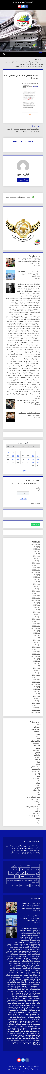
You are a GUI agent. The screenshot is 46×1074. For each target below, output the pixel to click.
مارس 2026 (36, 556)
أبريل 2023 (37, 637)
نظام (17, 885)
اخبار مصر (37, 757)
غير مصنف (37, 801)
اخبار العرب (37, 752)
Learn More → (23, 179)
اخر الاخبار (37, 759)
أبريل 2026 (37, 553)
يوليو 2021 (36, 686)
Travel (38, 738)
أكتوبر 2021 (36, 679)
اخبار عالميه (36, 755)
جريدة (16, 876)
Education (37, 727)
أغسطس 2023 (35, 628)
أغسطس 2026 (35, 544)
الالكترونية (29, 869)
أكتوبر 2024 (36, 595)
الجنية (12, 869)
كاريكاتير (37, 811)
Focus (38, 734)
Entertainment (35, 729)
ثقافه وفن (36, 778)
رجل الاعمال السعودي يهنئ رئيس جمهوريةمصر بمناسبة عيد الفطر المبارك (23, 881)
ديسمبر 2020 (36, 703)
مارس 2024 (36, 612)
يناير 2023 (37, 644)
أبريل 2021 (37, 693)
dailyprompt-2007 (24, 865)
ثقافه (38, 776)
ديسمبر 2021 (36, 675)
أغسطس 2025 (35, 572)
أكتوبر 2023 (36, 623)
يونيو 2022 (36, 661)
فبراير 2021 (36, 698)
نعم (37, 487)
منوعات (38, 818)
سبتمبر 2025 (36, 570)
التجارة (17, 869)
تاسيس (22, 876)
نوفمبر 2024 (36, 593)
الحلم (37, 873)
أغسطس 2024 (35, 600)
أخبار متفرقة (36, 743)
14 (13, 455)
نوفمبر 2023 (36, 621)
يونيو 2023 (36, 633)
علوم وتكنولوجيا (35, 799)
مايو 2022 (37, 663)
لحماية (27, 885)
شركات (37, 885)
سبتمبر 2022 (36, 654)
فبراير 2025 (36, 586)
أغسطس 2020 (35, 712)
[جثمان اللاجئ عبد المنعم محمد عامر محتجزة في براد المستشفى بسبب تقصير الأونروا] (11, 921)
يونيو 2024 (36, 605)
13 (18, 455)
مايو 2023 (37, 635)
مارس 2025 (36, 584)
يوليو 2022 (36, 658)
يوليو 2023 (36, 630)
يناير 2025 (37, 588)
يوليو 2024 (36, 602)
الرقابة (17, 873)
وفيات (38, 822)
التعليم (38, 764)
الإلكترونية (14, 865)
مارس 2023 (36, 640)
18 (28, 459)
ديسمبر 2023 (36, 619)
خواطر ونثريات (36, 785)
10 (33, 455)
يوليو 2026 (36, 546)
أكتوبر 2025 (36, 567)
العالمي (11, 873)
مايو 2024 (37, 607)
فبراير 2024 (36, 614)
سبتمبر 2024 (36, 598)
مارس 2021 (36, 696)
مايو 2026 (37, 551)
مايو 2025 (37, 579)
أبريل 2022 (37, 665)
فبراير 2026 (36, 558)
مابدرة (21, 885)
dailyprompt (35, 865)
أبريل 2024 (37, 609)
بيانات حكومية (36, 769)
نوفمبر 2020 (36, 705)
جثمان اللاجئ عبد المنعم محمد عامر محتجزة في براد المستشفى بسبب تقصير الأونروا (29, 274)
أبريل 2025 (37, 581)
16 (38, 459)
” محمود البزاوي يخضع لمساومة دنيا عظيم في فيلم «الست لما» (28, 401)
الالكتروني (36, 869)
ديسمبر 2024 (36, 591)
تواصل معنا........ (35, 524)
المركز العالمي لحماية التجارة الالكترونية (19, 1068)
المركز (31, 876)
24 (33, 462)
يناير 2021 (37, 700)
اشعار (38, 762)
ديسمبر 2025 (36, 563)
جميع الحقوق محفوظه (31, 1066)
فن (39, 804)
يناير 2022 (37, 672)
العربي (37, 876)
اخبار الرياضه (36, 750)
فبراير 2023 (36, 642)
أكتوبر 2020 (36, 707)
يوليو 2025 (36, 574)
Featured (37, 731)
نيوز (13, 885)
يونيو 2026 (36, 549)
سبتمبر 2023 (36, 626)
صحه (38, 794)
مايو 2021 (37, 691)
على (32, 885)
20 (18, 459)
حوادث (38, 780)
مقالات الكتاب (36, 813)
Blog (38, 724)
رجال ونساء (36, 790)
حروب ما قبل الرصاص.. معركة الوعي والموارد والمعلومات (29, 414)
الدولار (22, 873)
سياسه (38, 792)
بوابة (27, 876)
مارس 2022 (36, 668)
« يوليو (24, 470)
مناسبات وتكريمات (34, 815)
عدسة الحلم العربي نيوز (33, 797)
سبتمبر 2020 (36, 710)
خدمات (38, 783)
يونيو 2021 (36, 689)
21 (13, 459)
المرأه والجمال (35, 766)
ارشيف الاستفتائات (34, 503)
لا (38, 490)
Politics (38, 736)
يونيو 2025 (36, 577)
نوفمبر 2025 (36, 565)
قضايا (38, 808)
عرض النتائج (23, 498)
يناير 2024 (37, 616)
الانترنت (22, 869)
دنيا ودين (37, 787)
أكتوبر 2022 (36, 651)
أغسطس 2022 (35, 656)
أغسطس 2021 (35, 684)
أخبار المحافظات (35, 741)
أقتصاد (38, 748)
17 (33, 459)
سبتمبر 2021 (36, 682)
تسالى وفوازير (36, 771)
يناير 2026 (37, 560)
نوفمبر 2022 (36, 649)
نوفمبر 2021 (36, 677)
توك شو (37, 773)
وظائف (38, 820)
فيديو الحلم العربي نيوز (33, 806)
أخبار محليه (37, 745)
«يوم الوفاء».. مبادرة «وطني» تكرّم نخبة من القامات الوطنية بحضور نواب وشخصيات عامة (29, 261)
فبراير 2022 (36, 670)
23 (38, 462)
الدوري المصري (30, 873)
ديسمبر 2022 (36, 647)
